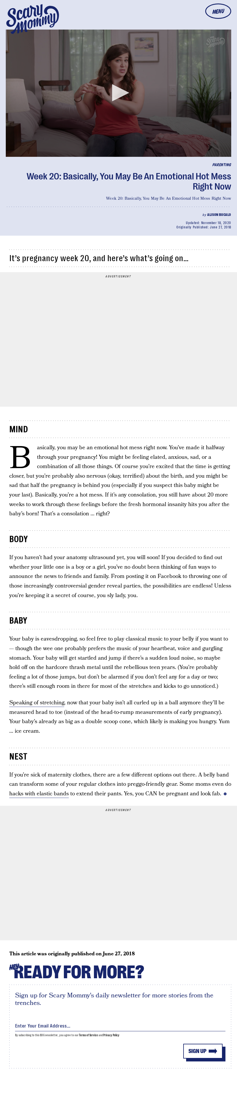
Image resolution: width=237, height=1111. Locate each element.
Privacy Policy (111, 1035)
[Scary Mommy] (32, 19)
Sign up (197, 1051)
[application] (118, 93)
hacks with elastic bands (39, 794)
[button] (118, 93)
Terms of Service (88, 1035)
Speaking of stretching (36, 703)
